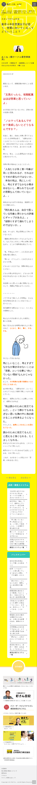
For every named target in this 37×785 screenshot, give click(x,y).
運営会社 (4, 773)
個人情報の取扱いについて (9, 771)
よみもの (9, 11)
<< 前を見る (11, 478)
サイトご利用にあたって (9, 777)
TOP (3, 11)
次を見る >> (26, 478)
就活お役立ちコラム (20, 11)
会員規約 (4, 768)
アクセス (4, 775)
